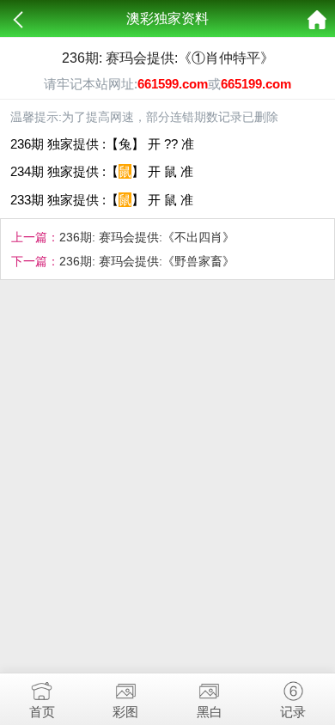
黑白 (209, 711)
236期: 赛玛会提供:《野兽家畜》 (146, 261)
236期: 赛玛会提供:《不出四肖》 (146, 237)
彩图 (125, 711)
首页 (42, 711)
